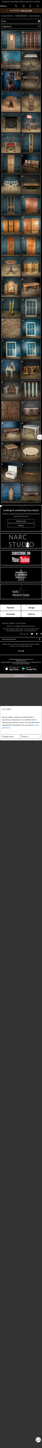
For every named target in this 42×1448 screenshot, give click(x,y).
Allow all (25, 736)
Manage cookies (8, 736)
